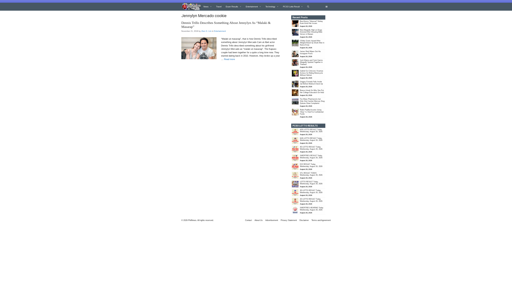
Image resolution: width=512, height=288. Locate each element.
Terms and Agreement (321, 220)
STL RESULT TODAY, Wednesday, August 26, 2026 (311, 174)
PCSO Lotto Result (291, 6)
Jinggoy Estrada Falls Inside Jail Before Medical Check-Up (311, 83)
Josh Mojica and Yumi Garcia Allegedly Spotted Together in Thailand (311, 62)
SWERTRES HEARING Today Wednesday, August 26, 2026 (311, 209)
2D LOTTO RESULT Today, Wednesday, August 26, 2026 (311, 200)
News (206, 6)
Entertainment (252, 6)
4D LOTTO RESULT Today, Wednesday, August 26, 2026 (311, 148)
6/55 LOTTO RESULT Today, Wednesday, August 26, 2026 (311, 131)
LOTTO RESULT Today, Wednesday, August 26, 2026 (311, 183)
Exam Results (232, 6)
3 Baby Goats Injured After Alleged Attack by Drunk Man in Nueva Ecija (312, 43)
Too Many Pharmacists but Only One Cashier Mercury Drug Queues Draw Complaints (312, 101)
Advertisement (271, 220)
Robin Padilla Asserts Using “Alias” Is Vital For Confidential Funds (311, 112)
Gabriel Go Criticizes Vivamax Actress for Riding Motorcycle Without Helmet (311, 73)
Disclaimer (304, 220)
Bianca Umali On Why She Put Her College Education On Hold (312, 91)
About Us (259, 220)
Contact (248, 220)
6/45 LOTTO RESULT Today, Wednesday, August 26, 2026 (311, 139)
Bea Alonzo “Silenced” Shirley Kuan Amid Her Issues (311, 22)
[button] (308, 7)
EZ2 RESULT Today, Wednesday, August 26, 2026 (311, 165)
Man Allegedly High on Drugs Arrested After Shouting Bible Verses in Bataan (311, 32)
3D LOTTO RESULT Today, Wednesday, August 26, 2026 (311, 191)
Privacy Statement (289, 220)
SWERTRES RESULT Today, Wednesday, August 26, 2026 (311, 157)
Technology (270, 6)
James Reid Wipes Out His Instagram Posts (310, 52)
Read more (229, 59)
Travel (218, 6)
